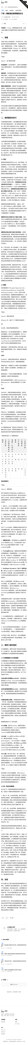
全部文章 (3, 1021)
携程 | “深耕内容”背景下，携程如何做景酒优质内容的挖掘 (13, 961)
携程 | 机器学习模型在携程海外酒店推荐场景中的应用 (13, 953)
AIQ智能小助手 (11, 927)
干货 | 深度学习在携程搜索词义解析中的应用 (11, 969)
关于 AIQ (3, 1029)
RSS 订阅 (17, 1023)
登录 (25, 2)
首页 (2, 7)
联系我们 (3, 1034)
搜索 (16, 1021)
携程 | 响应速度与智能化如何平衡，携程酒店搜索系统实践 (13, 945)
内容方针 (3, 1032)
